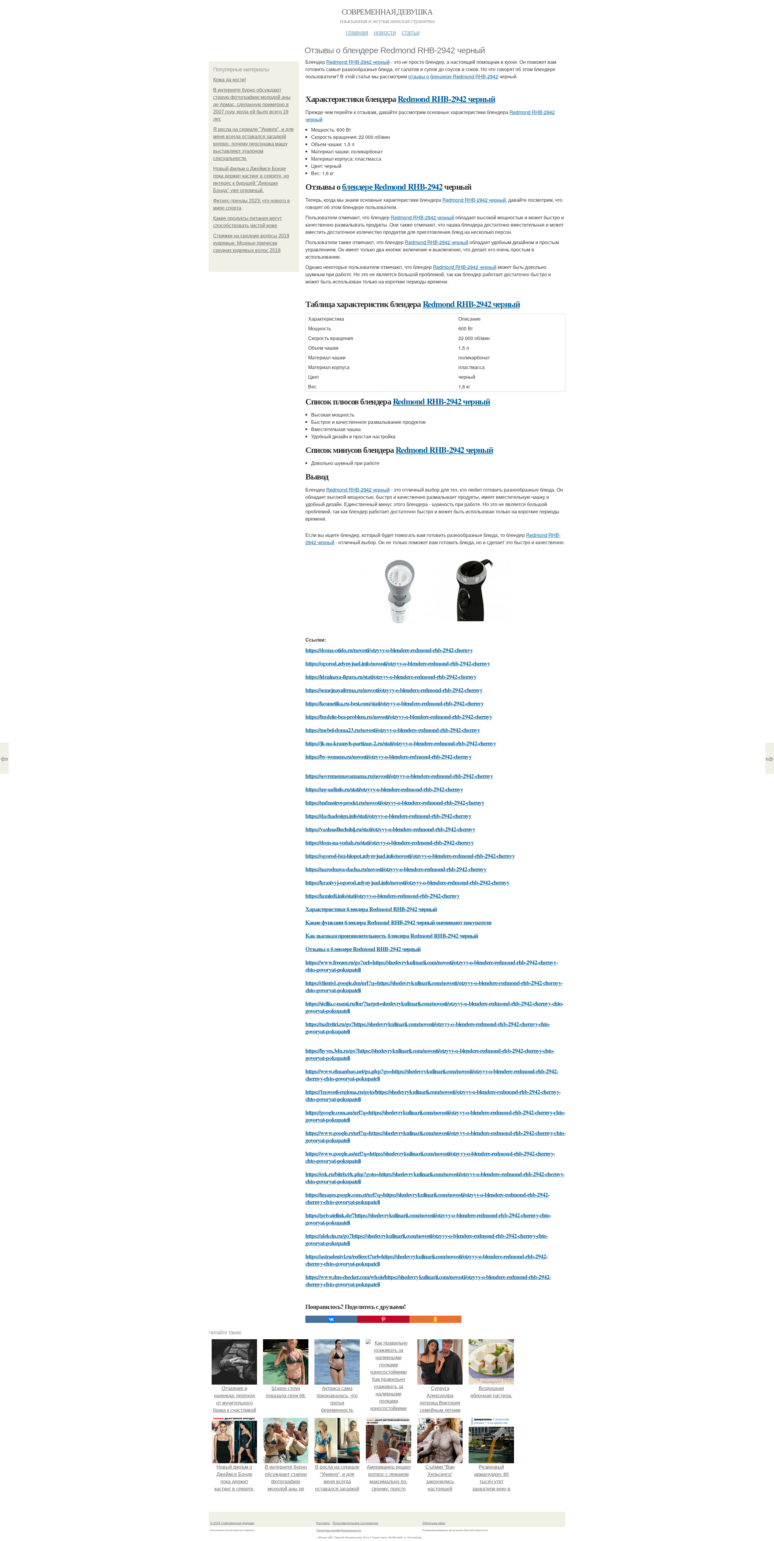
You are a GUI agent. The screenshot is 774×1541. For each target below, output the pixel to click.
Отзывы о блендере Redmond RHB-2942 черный (363, 949)
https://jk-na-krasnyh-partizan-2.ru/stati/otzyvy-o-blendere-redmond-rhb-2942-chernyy (400, 743)
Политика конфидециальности (338, 1530)
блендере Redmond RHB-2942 (464, 76)
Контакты (323, 1523)
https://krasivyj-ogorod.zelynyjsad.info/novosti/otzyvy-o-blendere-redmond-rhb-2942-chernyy (407, 882)
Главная (357, 32)
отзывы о (418, 76)
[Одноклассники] (435, 1319)
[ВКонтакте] (331, 1319)
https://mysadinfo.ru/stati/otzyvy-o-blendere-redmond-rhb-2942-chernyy (384, 789)
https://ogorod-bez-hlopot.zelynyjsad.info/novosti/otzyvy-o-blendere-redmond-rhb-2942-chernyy (410, 856)
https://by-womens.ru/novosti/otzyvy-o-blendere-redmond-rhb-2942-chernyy (388, 756)
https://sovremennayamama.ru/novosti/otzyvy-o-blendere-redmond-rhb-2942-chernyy (399, 776)
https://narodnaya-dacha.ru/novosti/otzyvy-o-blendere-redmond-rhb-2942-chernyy (395, 869)
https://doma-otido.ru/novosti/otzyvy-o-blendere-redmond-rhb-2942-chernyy (389, 650)
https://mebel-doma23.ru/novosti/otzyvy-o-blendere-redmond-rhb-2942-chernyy (392, 730)
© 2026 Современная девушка (232, 1523)
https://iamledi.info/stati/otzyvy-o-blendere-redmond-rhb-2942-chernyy (382, 896)
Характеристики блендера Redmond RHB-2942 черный (371, 909)
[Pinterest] (383, 1319)
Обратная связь (433, 1523)
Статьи (411, 32)
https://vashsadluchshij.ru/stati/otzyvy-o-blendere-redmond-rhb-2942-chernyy (390, 829)
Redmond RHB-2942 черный (358, 61)
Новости (385, 32)
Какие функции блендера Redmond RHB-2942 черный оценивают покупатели (398, 922)
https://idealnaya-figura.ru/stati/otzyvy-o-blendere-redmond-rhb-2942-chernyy (390, 676)
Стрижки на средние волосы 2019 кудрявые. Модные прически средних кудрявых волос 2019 (251, 243)
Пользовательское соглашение (355, 1523)
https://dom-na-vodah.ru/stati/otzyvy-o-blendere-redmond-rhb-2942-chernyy (389, 842)
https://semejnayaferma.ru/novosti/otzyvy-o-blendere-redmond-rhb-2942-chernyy (394, 690)
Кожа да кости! (229, 79)
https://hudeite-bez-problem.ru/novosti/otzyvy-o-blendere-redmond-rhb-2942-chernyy (398, 716)
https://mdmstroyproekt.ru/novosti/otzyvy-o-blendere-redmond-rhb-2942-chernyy (394, 802)
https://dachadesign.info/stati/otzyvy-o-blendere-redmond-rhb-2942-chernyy (388, 816)
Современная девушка (387, 11)
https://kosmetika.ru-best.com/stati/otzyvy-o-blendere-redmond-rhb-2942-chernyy (394, 703)
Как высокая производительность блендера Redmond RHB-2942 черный (391, 935)
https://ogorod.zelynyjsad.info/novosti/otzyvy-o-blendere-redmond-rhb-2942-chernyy (397, 663)
